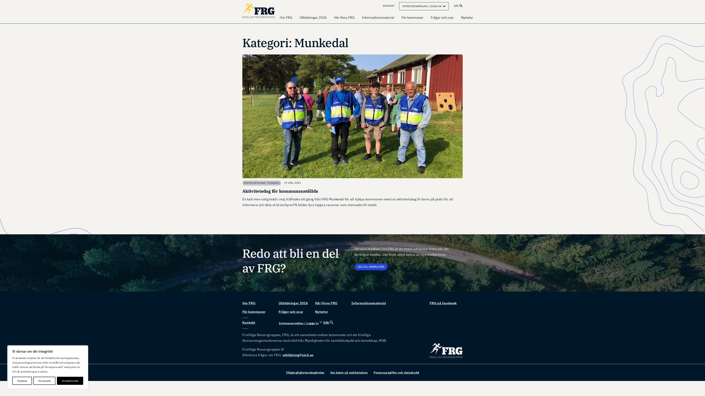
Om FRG (286, 17)
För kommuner (412, 17)
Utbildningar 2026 (313, 17)
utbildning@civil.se (298, 355)
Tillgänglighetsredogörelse (305, 372)
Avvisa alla (44, 380)
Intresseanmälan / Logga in (424, 6)
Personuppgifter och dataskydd (396, 372)
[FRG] (258, 10)
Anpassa (22, 380)
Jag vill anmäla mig (371, 266)
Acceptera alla (70, 380)
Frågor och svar (442, 17)
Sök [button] (456, 6)
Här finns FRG (344, 17)
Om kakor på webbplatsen (349, 372)
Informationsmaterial (378, 17)
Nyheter (467, 17)
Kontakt (389, 6)
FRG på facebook (443, 303)
